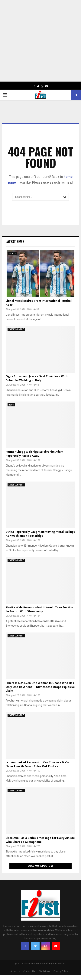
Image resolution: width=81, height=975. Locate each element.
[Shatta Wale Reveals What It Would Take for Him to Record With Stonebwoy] (40, 580)
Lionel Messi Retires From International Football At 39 (39, 302)
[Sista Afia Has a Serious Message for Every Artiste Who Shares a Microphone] (40, 810)
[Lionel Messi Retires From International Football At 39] (40, 273)
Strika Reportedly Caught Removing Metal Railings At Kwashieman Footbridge (40, 533)
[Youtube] (56, 946)
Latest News (15, 241)
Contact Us (29, 971)
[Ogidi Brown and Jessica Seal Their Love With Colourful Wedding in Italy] (40, 349)
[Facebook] (25, 946)
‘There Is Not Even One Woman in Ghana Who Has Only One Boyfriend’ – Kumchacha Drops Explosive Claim (40, 687)
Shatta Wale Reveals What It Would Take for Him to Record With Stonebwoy (39, 609)
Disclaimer (44, 971)
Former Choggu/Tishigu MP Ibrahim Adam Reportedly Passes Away (34, 453)
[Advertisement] (40, 41)
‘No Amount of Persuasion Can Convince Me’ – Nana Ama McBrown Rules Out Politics (37, 764)
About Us (15, 971)
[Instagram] (45, 946)
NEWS (11, 405)
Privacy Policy (60, 971)
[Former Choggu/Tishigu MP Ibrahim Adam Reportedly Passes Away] (40, 424)
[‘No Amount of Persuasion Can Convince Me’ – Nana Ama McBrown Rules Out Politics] (40, 735)
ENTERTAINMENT (16, 329)
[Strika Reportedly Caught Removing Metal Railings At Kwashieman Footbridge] (40, 505)
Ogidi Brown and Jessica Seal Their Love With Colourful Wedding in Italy (36, 378)
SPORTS (12, 254)
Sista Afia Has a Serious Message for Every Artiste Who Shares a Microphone (40, 840)
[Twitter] (35, 946)
